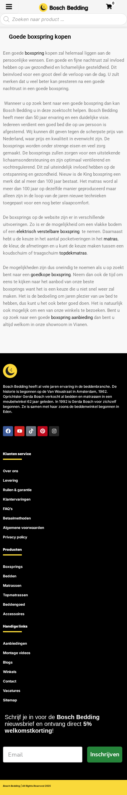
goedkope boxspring (51, 274)
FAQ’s (8, 508)
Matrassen (12, 585)
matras (111, 239)
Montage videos (16, 653)
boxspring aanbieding (72, 317)
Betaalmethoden (17, 518)
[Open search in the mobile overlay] (63, 19)
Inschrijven (104, 754)
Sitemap (10, 700)
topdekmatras (73, 253)
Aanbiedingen (15, 643)
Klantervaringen (16, 499)
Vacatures (11, 690)
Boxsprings (13, 566)
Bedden (9, 576)
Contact (9, 681)
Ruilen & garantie (17, 490)
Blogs (8, 662)
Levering (10, 480)
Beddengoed (14, 604)
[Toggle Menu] (9, 6)
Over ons (10, 471)
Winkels (10, 671)
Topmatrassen (15, 595)
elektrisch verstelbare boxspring (48, 231)
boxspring (34, 53)
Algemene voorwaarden (23, 527)
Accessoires (14, 614)
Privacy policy (15, 537)
